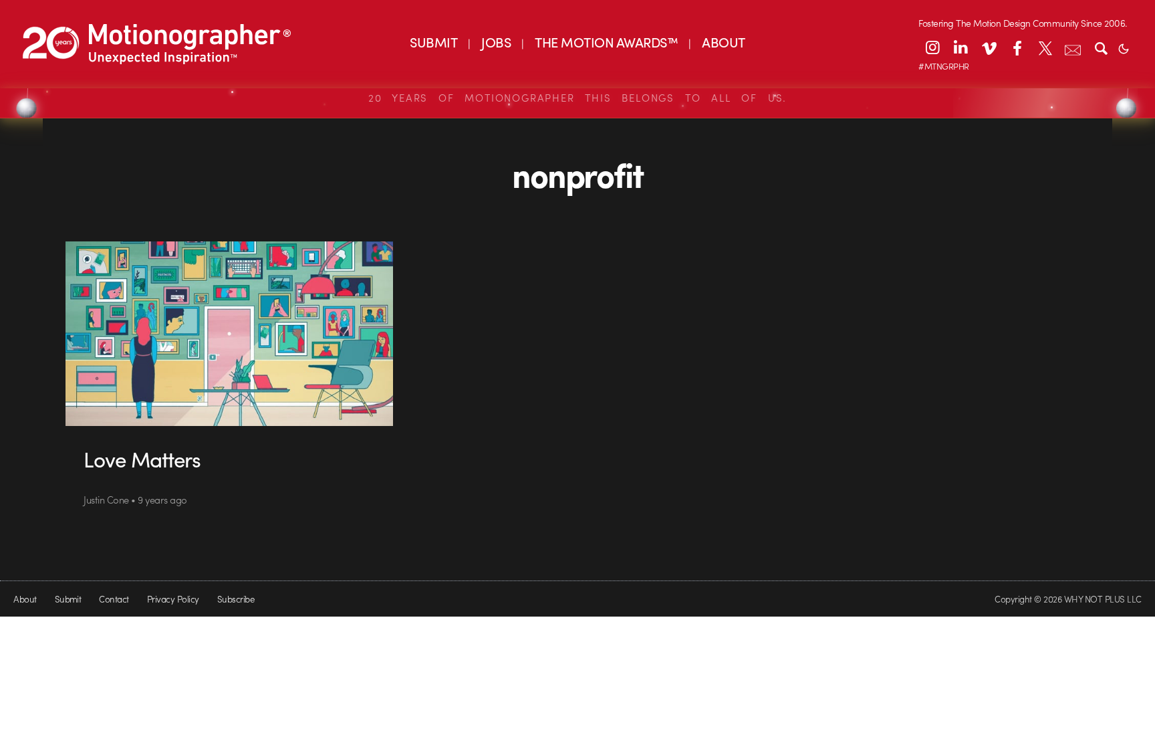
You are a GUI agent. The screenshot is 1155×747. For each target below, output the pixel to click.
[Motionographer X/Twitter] (1045, 47)
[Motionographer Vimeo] (989, 47)
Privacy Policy (173, 599)
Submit (68, 599)
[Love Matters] (230, 333)
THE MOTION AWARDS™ (606, 41)
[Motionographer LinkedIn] (960, 47)
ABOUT (723, 41)
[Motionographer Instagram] (932, 47)
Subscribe (235, 599)
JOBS (496, 41)
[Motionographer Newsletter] (1073, 47)
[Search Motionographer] (1101, 47)
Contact (113, 599)
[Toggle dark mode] (1123, 47)
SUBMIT (433, 41)
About (24, 599)
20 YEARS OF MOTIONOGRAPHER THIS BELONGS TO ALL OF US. (577, 97)
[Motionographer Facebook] (1017, 47)
